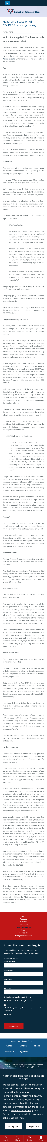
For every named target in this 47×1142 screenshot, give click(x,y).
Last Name (8, 979)
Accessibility (6, 1065)
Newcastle (9, 1051)
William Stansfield (9, 59)
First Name (8, 970)
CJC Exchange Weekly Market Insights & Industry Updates (24, 1009)
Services (23, 922)
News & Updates (24, 927)
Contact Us (23, 933)
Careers (23, 930)
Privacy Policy (37, 1067)
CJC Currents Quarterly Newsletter (20, 1001)
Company (7, 988)
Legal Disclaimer (8, 1067)
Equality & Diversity (18, 1065)
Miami (37, 1046)
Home (23, 916)
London (23, 1046)
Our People (23, 924)
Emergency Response (23, 935)
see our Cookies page (22, 1110)
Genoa (9, 1046)
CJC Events (11, 1015)
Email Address (10, 961)
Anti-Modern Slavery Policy (23, 1067)
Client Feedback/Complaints (34, 1065)
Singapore (23, 1051)
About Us (23, 919)
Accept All (13, 1126)
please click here (15, 1117)
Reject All (34, 1126)
